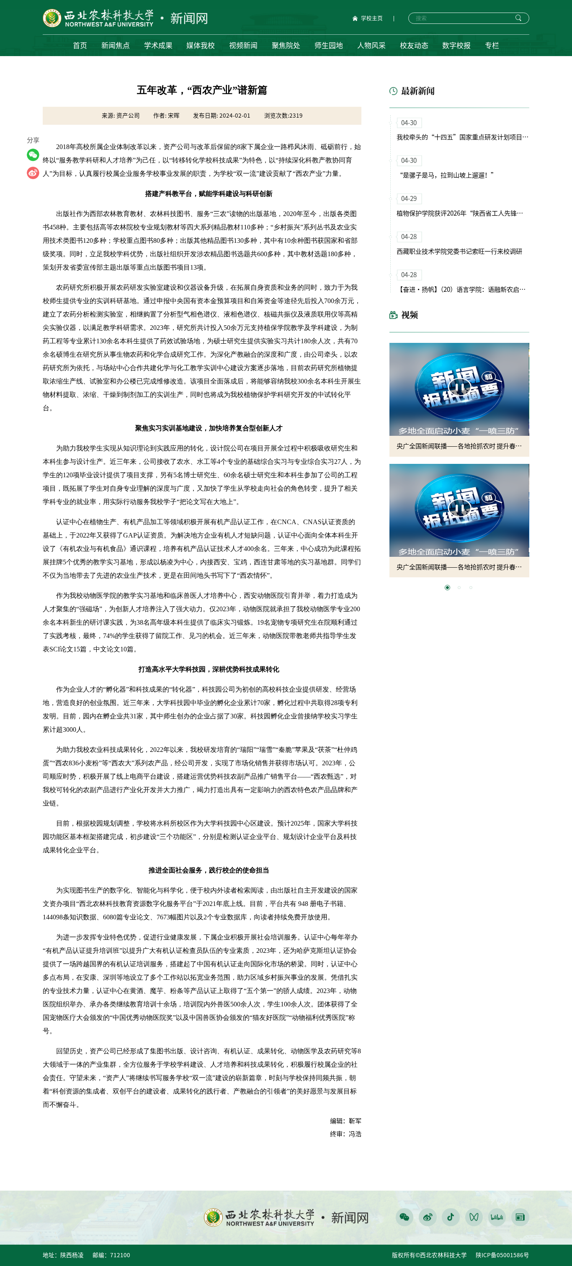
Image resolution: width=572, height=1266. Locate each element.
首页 (80, 45)
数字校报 (456, 45)
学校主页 (372, 18)
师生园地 (328, 45)
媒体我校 (200, 45)
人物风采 (371, 45)
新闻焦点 (115, 45)
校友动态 (414, 45)
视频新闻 (243, 45)
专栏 (492, 45)
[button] (447, 587)
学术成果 (158, 45)
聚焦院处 (286, 45)
